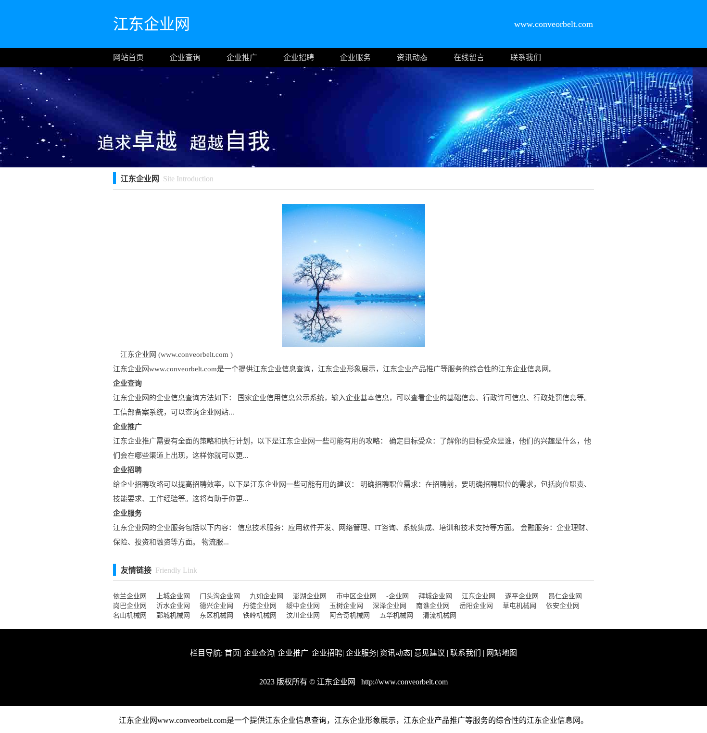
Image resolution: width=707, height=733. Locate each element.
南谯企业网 (433, 605)
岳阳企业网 (476, 605)
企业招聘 (298, 57)
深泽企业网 (389, 605)
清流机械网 (439, 615)
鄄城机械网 (173, 615)
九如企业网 (266, 596)
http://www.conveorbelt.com (403, 682)
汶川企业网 (303, 615)
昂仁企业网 (565, 596)
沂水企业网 (173, 605)
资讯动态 (412, 57)
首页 (232, 653)
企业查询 (185, 57)
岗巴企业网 (130, 605)
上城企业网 (173, 596)
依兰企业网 (130, 596)
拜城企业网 (435, 596)
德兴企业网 (216, 605)
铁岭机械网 (260, 615)
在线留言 (469, 57)
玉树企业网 (346, 605)
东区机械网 (216, 615)
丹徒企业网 (260, 605)
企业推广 (242, 57)
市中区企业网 (356, 596)
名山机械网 (130, 615)
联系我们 (525, 57)
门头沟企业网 (220, 596)
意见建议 (429, 653)
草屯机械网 (519, 605)
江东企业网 (478, 596)
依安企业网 (563, 605)
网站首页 (128, 57)
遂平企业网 (522, 596)
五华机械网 (396, 615)
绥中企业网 (303, 605)
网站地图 (501, 653)
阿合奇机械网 (349, 615)
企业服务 (355, 57)
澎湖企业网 (310, 596)
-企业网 (397, 596)
